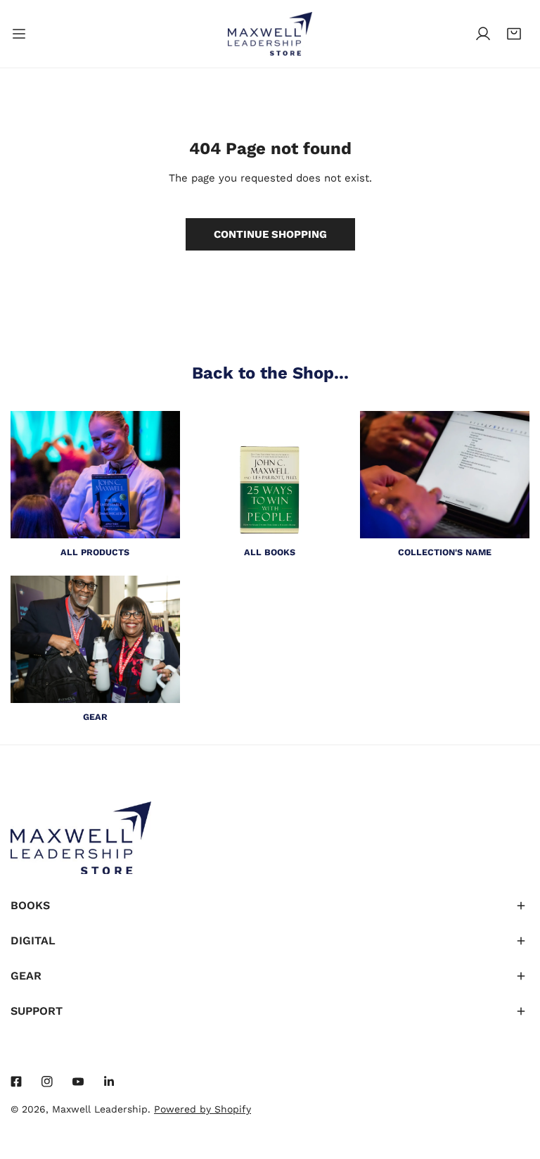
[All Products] (95, 474)
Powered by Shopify (202, 1109)
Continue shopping (270, 234)
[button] (514, 33)
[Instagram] (47, 1081)
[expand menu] (19, 33)
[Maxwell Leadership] (270, 34)
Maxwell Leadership (100, 1109)
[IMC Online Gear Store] (95, 639)
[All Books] (270, 474)
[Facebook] (16, 1081)
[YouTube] (78, 1081)
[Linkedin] (109, 1081)
